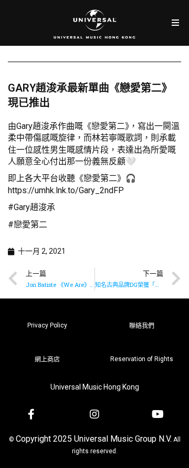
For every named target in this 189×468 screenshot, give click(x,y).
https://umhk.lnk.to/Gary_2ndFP (66, 190)
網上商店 (47, 359)
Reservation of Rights (141, 359)
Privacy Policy (47, 325)
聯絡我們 (141, 326)
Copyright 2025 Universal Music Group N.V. (94, 439)
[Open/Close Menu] (175, 23)
